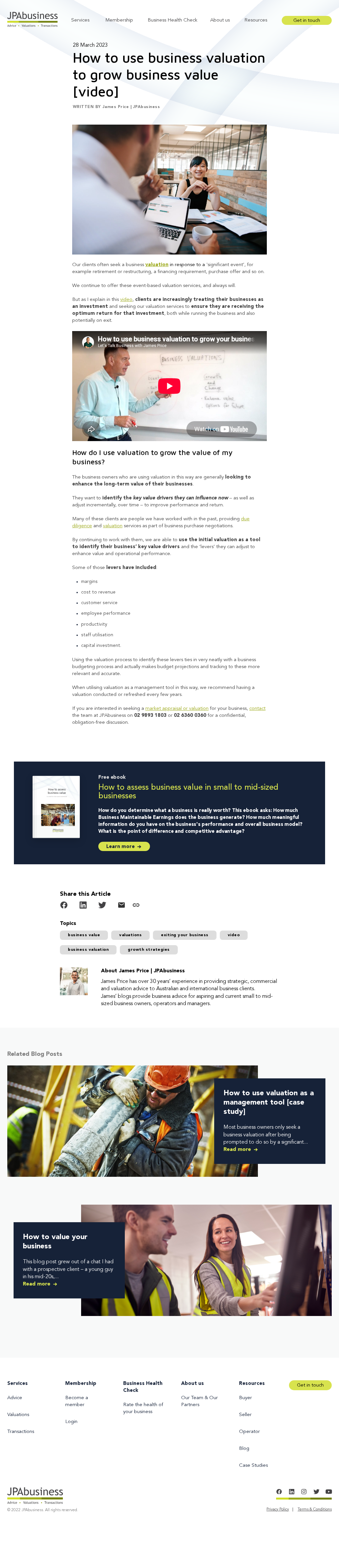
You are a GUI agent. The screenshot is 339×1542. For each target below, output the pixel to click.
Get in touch (306, 20)
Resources (255, 20)
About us (220, 20)
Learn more (121, 846)
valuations (130, 935)
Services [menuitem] (17, 1383)
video (126, 299)
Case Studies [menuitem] (253, 1465)
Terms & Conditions (315, 1510)
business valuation (88, 950)
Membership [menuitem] (80, 1383)
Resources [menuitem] (252, 1383)
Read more (238, 1150)
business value (84, 935)
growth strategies (149, 950)
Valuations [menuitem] (18, 1414)
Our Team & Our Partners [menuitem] (199, 1401)
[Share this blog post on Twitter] (102, 906)
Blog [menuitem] (244, 1448)
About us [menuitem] (192, 1383)
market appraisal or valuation (177, 708)
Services (80, 20)
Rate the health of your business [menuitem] (143, 1408)
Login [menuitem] (71, 1421)
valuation (157, 264)
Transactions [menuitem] (20, 1431)
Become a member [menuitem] (76, 1401)
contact (257, 708)
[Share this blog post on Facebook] (64, 906)
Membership (119, 20)
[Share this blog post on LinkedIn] (83, 906)
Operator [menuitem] (249, 1431)
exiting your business (185, 935)
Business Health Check (172, 20)
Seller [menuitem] (245, 1414)
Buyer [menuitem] (245, 1398)
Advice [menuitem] (14, 1398)
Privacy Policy (277, 1510)
